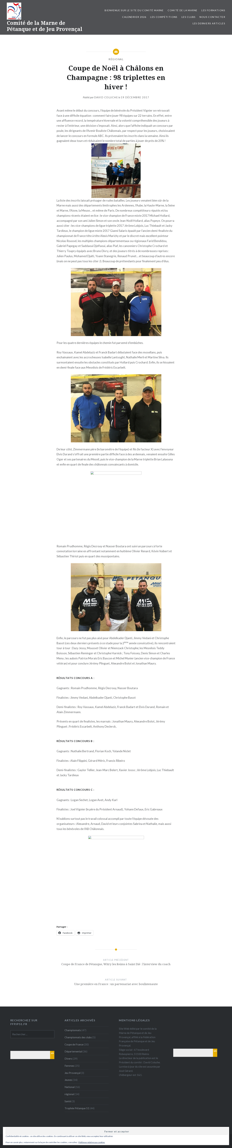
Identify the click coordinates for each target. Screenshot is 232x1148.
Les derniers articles (209, 23)
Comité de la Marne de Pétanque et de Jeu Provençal (44, 25)
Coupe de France (74, 1044)
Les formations (213, 10)
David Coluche (106, 97)
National (70, 1086)
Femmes (69, 1065)
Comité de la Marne (182, 10)
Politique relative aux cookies (91, 1142)
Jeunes (68, 1079)
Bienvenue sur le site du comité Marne (134, 10)
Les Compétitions (163, 16)
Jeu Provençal (72, 1072)
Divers (68, 1058)
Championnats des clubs (78, 1037)
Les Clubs (189, 16)
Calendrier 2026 (134, 16)
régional (116, 59)
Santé (68, 1101)
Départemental (73, 1051)
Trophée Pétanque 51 (77, 1108)
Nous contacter (212, 16)
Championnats (73, 1030)
